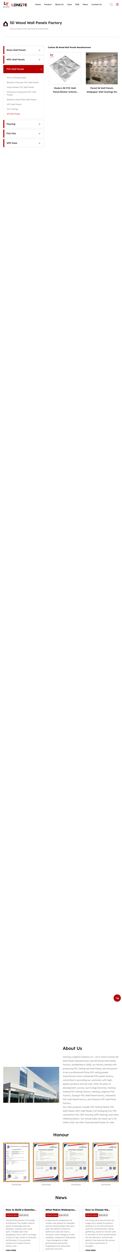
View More (11, 1250)
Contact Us (97, 4)
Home (38, 4)
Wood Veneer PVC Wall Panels (20, 87)
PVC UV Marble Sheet (16, 77)
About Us (59, 4)
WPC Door (12, 143)
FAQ (77, 4)
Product (48, 4)
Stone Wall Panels (16, 50)
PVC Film (11, 133)
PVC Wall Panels (30, 29)
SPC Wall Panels (14, 104)
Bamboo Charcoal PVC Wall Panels (22, 82)
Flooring (11, 124)
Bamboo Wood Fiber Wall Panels (21, 99)
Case (69, 4)
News (85, 4)
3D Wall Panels (13, 114)
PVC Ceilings (12, 109)
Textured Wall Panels (95, 1122)
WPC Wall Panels (16, 59)
